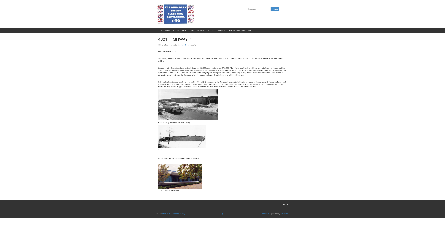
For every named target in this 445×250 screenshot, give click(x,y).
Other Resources (197, 30)
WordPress (284, 213)
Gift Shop (210, 30)
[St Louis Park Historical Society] (175, 13)
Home (160, 30)
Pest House (185, 45)
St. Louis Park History (180, 30)
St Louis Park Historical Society (173, 213)
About (167, 30)
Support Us (221, 30)
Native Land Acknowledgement (239, 30)
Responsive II (266, 213)
